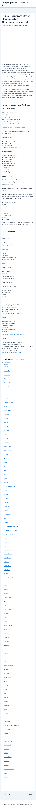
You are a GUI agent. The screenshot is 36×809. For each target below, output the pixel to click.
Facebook (7, 362)
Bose (5, 478)
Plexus (6, 605)
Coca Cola (7, 514)
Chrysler (6, 653)
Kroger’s (6, 442)
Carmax (6, 697)
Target (5, 681)
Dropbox (6, 502)
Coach (6, 633)
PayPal (6, 454)
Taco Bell (6, 430)
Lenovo (6, 669)
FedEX (5, 458)
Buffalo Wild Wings (9, 486)
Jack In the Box (8, 546)
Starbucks (7, 375)
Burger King (7, 371)
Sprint (5, 689)
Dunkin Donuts (8, 554)
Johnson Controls (9, 534)
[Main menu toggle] (32, 4)
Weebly (6, 482)
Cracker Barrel (8, 550)
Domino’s (6, 387)
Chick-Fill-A (7, 566)
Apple (5, 773)
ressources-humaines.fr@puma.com (13, 334)
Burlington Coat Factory (11, 526)
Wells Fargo (7, 677)
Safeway (6, 582)
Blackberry (7, 729)
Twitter (6, 365)
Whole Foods (8, 609)
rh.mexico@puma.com (15, 313)
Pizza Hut (6, 395)
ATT (5, 717)
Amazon (6, 761)
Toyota (6, 399)
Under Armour (8, 625)
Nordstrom (7, 574)
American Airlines (9, 769)
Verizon (6, 426)
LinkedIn (6, 367)
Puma (5, 649)
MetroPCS (7, 629)
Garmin (6, 470)
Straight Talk (7, 745)
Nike (5, 466)
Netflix (5, 518)
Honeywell (7, 542)
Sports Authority (8, 578)
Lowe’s (6, 733)
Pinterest (6, 490)
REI (5, 661)
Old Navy (6, 645)
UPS (5, 379)
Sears (5, 462)
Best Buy (6, 765)
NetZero (6, 422)
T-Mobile (6, 749)
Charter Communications (11, 725)
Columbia (6, 637)
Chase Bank (7, 410)
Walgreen (6, 673)
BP (4, 657)
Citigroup (6, 705)
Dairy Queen (7, 558)
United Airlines (8, 522)
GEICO (6, 753)
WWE (5, 617)
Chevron (6, 701)
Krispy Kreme (8, 598)
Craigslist (6, 506)
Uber (5, 406)
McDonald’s (7, 383)
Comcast (6, 414)
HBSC (5, 709)
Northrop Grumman (9, 665)
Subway (6, 391)
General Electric (8, 446)
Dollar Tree (7, 570)
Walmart (6, 438)
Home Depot (7, 450)
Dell (5, 474)
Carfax (6, 693)
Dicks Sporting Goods (10, 530)
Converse (6, 641)
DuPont (6, 586)
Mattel (5, 602)
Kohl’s (5, 434)
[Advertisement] (18, 45)
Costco (6, 777)
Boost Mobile (7, 757)
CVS (5, 737)
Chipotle (6, 562)
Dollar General (8, 741)
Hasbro (6, 594)
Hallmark (6, 590)
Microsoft (6, 685)
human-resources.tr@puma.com (11, 352)
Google (6, 613)
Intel (5, 538)
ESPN (5, 621)
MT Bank (6, 713)
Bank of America (8, 402)
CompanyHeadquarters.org (15, 3)
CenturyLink (7, 721)
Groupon (6, 494)
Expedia (6, 498)
